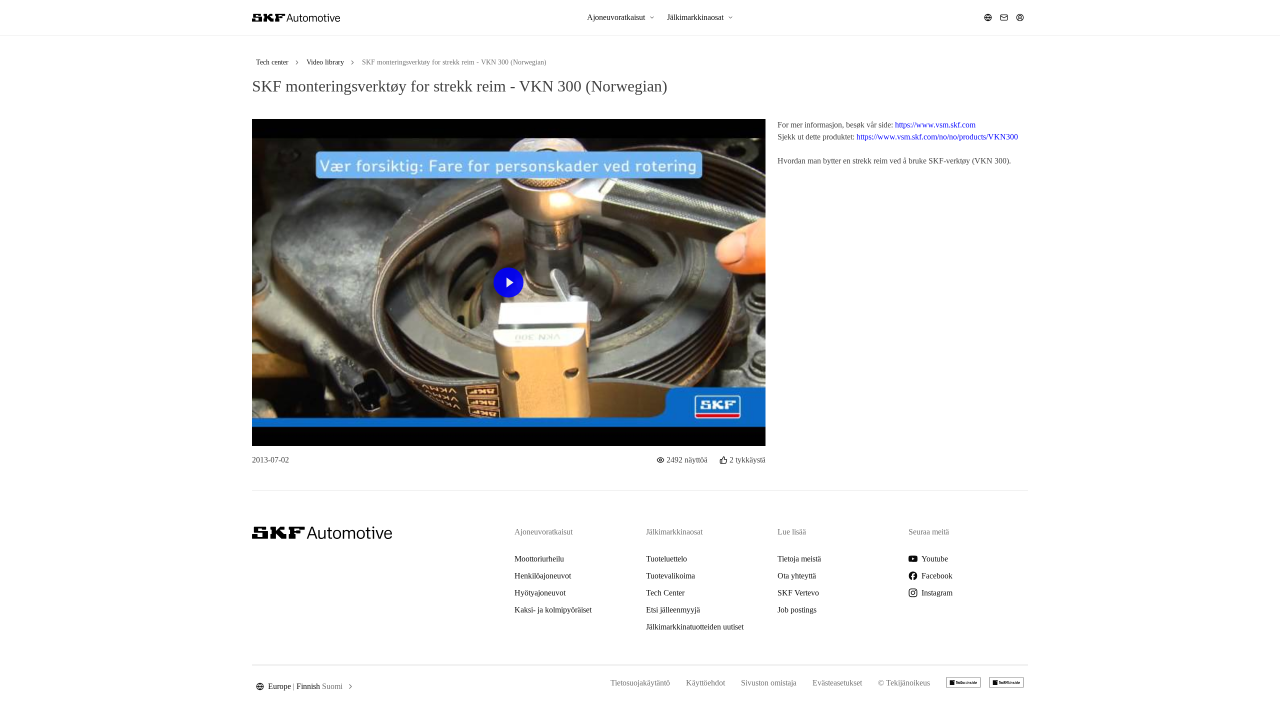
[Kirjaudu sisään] (1020, 18)
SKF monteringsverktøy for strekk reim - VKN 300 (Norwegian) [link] (454, 62)
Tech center (272, 62)
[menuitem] (621, 17)
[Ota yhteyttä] (1004, 18)
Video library (325, 62)
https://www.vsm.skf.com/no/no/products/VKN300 (937, 136)
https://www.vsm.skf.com (935, 124)
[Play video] (509, 283)
